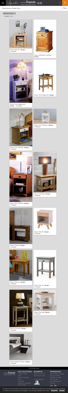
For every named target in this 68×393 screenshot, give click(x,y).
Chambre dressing (6, 8)
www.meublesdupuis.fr (55, 381)
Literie (19, 379)
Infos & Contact (54, 379)
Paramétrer (54, 390)
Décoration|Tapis (22, 385)
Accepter (62, 390)
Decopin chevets (16, 8)
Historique (52, 383)
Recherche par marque (39, 376)
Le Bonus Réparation (39, 379)
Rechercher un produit (39, 374)
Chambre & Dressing (23, 377)
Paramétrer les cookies (55, 377)
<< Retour (64, 8)
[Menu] (3, 3)
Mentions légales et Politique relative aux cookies (57, 375)
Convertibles (21, 381)
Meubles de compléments (24, 383)
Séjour (19, 376)
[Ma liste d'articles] (60, 3)
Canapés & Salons (22, 374)
